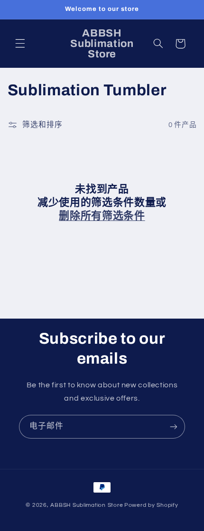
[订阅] (174, 426)
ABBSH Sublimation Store (86, 505)
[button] (20, 44)
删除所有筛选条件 (102, 215)
